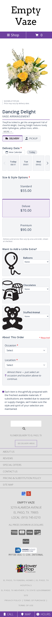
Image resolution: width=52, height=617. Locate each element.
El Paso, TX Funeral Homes (18, 580)
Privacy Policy (13, 600)
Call (9, 614)
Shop (15, 35)
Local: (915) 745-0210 (26, 517)
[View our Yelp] (28, 495)
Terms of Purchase (34, 600)
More (6, 131)
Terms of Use (26, 605)
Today (32, 152)
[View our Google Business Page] (23, 495)
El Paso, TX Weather (12, 590)
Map (27, 614)
